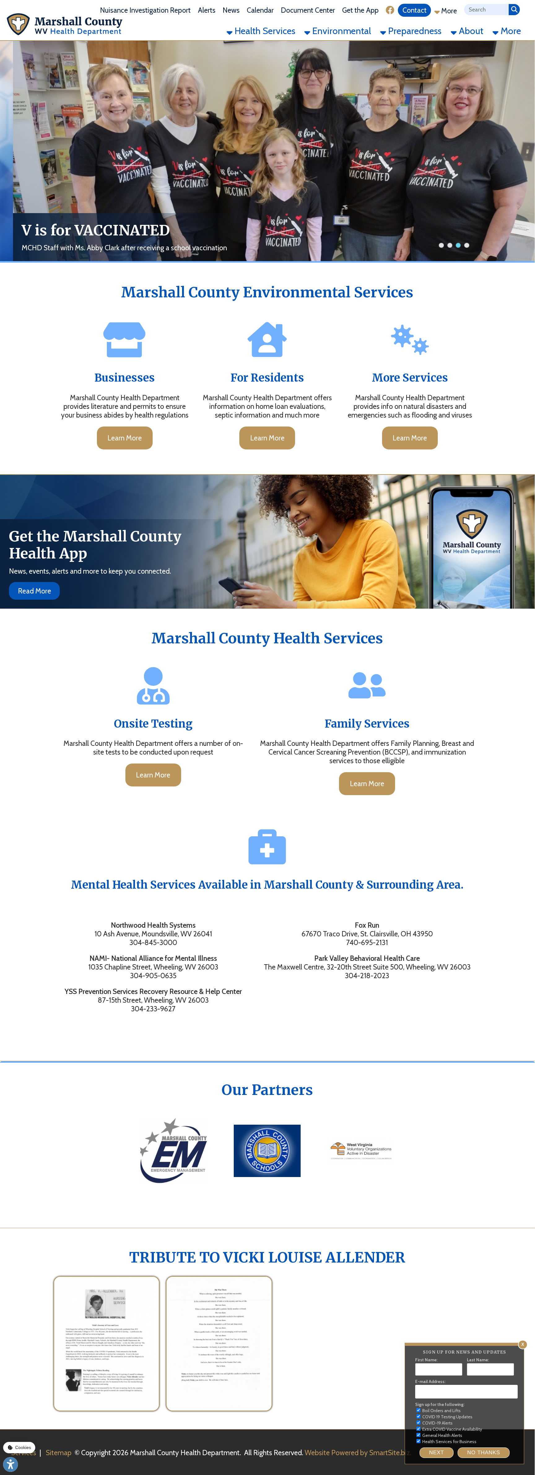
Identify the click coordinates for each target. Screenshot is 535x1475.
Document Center (308, 10)
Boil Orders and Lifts (441, 1410)
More (448, 11)
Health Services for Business (448, 1441)
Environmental (340, 30)
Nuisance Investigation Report (145, 10)
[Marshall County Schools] (267, 1190)
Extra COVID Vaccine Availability (451, 1429)
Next (436, 1452)
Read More (34, 591)
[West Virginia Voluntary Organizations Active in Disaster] (360, 1190)
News (231, 10)
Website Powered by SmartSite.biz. (358, 1452)
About (470, 30)
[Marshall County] (173, 1190)
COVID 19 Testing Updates (446, 1417)
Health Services (264, 30)
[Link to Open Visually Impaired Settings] (10, 1464)
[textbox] (486, 9)
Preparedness (413, 30)
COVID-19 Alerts (437, 1423)
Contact (414, 10)
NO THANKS (483, 1452)
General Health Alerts (441, 1435)
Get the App (360, 10)
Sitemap (59, 1452)
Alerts (206, 10)
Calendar (260, 10)
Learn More (124, 438)
